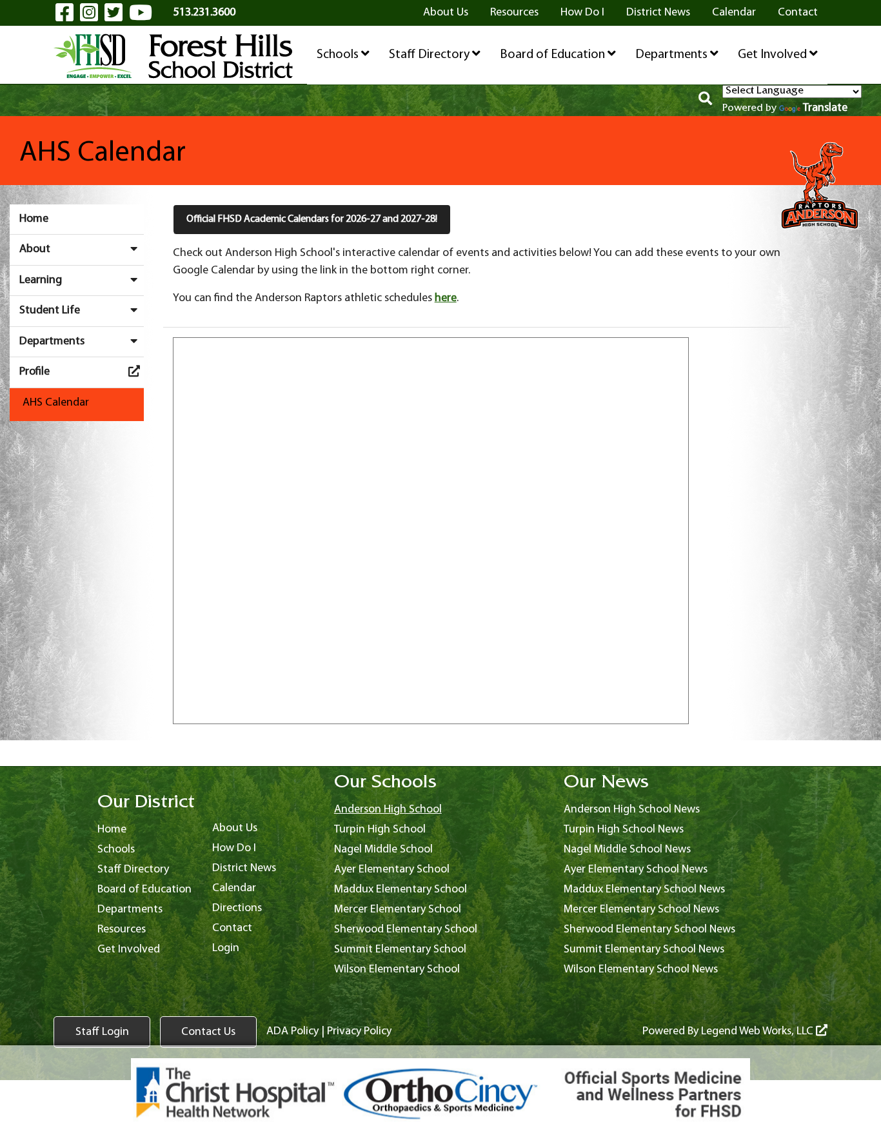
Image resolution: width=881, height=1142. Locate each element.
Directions (237, 908)
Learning (40, 280)
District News (658, 12)
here (446, 298)
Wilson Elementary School (397, 969)
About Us (445, 12)
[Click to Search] (705, 100)
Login (225, 948)
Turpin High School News (624, 829)
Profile (34, 372)
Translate (825, 108)
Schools (339, 54)
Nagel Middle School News (627, 849)
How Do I (582, 12)
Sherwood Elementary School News (649, 929)
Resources (514, 12)
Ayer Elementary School (392, 869)
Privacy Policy (359, 1031)
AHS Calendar (56, 403)
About (34, 249)
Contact (798, 12)
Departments (672, 54)
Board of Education (554, 54)
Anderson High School (388, 809)
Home (33, 219)
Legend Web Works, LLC (758, 1031)
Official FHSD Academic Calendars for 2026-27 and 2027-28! (311, 219)
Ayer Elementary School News (636, 869)
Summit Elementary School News (644, 949)
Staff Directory (430, 54)
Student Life (49, 310)
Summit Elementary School (400, 949)
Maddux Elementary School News (644, 889)
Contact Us (208, 1032)
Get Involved (773, 54)
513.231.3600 (204, 12)
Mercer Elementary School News (641, 909)
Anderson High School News (632, 809)
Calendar (734, 12)
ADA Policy (292, 1031)
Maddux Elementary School (400, 889)
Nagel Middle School (383, 849)
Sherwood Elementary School (405, 929)
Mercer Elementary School (397, 909)
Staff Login (102, 1032)
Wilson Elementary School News (641, 969)
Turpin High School (380, 829)
